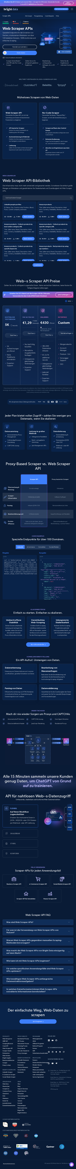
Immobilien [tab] (41, 547)
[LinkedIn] (49, 1040)
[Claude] (60, 1052)
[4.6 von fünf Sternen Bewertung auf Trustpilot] (6, 22)
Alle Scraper (28, 16)
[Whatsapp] (49, 1063)
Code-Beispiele (49, 16)
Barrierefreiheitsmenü (9, 1163)
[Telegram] (56, 1063)
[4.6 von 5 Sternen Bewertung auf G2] (15, 22)
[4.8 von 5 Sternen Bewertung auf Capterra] (26, 22)
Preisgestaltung (38, 16)
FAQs (57, 16)
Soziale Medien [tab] (54, 547)
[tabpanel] (38, 575)
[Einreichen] (71, 197)
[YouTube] (52, 1040)
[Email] (52, 1063)
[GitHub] (56, 1040)
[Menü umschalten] (72, 9)
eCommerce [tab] (31, 547)
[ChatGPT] (49, 1052)
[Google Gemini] (56, 1052)
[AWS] (5, 1124)
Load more (38, 265)
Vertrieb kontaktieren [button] (61, 9)
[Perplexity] (52, 1052)
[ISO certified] (6, 1153)
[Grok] (64, 1052)
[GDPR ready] (16, 1153)
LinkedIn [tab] (20, 547)
